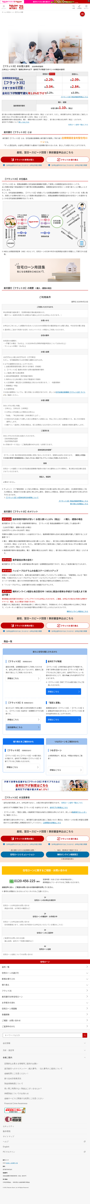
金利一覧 (5, 966)
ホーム (4, 12)
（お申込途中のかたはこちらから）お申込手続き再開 (23, 165)
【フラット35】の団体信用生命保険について (22, 497)
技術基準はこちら (15, 727)
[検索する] (84, 1035)
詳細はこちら (13, 678)
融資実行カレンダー (79, 812)
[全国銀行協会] (45, 1110)
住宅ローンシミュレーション (22, 854)
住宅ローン (10, 12)
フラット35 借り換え (69, 159)
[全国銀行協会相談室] (45, 1119)
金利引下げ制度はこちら (59, 807)
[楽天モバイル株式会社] (45, 1)
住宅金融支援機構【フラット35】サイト (70, 392)
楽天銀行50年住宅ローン (12, 996)
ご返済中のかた (8, 1026)
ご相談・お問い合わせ (11, 1020)
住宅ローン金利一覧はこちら (78, 124)
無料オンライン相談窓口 (67, 854)
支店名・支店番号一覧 (12, 1163)
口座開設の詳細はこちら (52, 822)
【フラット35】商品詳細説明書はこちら (74, 97)
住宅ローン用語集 (9, 1008)
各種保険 (5, 1014)
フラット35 (6, 990)
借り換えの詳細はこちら (79, 504)
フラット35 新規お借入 (24, 159)
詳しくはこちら (24, 122)
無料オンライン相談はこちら (77, 611)
